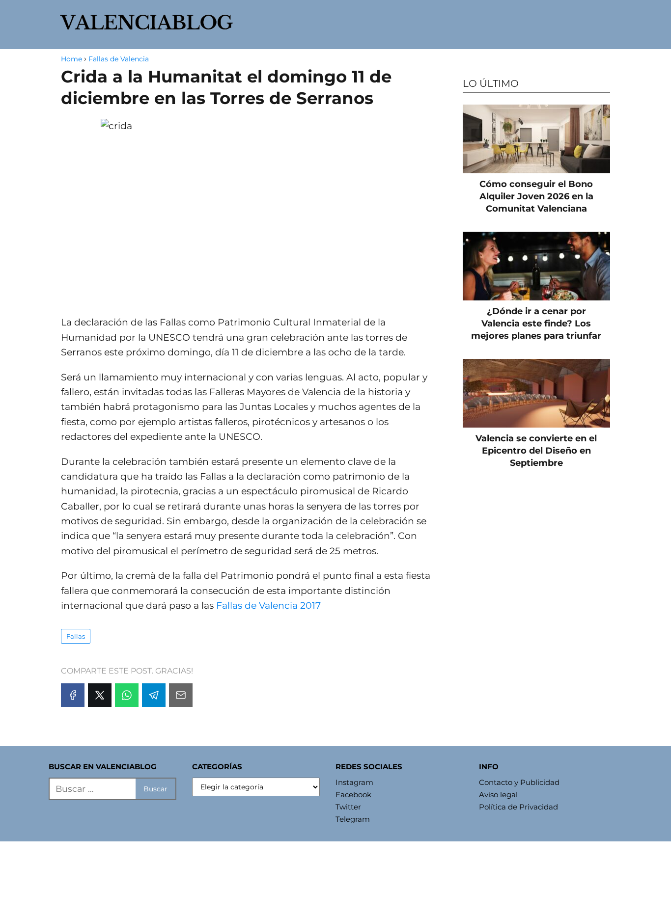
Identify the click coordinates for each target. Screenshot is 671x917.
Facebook (353, 794)
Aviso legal (498, 794)
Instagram (354, 782)
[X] (100, 695)
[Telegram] (154, 695)
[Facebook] (72, 695)
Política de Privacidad (518, 806)
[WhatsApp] (127, 695)
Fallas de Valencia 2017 (268, 605)
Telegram (353, 819)
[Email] (181, 695)
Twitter (348, 806)
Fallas (75, 636)
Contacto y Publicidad (519, 782)
